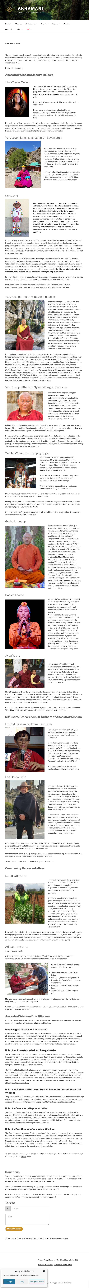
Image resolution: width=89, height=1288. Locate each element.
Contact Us (9, 29)
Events (43, 24)
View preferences (37, 1282)
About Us (18, 24)
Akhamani (30, 8)
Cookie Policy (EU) (71, 1260)
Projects (55, 24)
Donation (67, 24)
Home (7, 24)
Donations (59, 1238)
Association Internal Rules (63, 1265)
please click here (62, 287)
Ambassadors (31, 24)
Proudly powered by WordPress (61, 1283)
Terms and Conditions (56, 1260)
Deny (22, 1282)
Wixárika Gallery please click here (56, 285)
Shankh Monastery (63, 180)
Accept (9, 1282)
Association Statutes (45, 1265)
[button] (44, 1271)
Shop (19, 29)
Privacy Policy (43, 1260)
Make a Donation (14, 1229)
